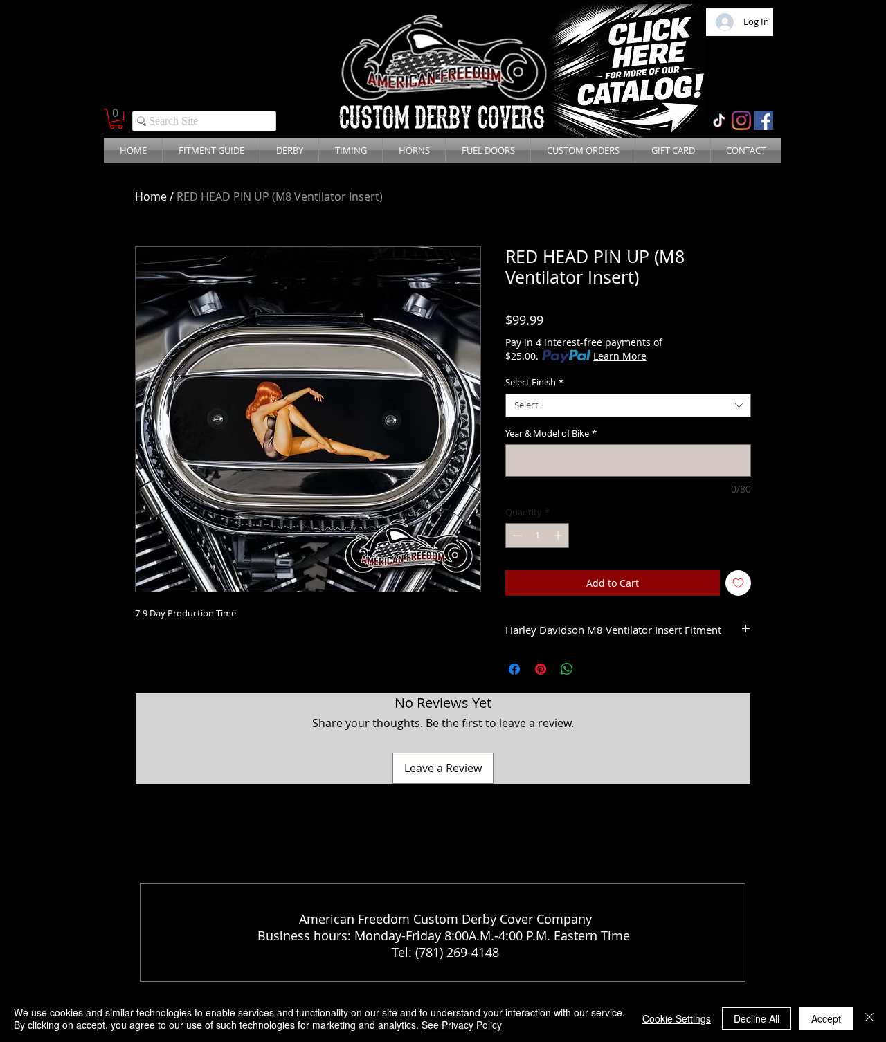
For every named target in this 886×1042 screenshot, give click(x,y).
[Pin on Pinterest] (540, 669)
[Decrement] (515, 535)
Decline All (756, 1018)
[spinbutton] (537, 535)
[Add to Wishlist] (738, 583)
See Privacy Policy (462, 1025)
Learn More (620, 356)
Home (151, 196)
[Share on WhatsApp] (567, 669)
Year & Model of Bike (551, 433)
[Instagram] (741, 120)
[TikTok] (719, 120)
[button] (116, 119)
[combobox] (628, 405)
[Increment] (559, 535)
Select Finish (534, 382)
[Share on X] (593, 669)
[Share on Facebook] (514, 669)
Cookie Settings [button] (676, 1018)
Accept (826, 1018)
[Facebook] (763, 120)
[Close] (869, 1018)
